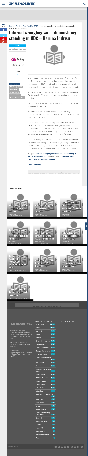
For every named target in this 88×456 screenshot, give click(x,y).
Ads (37, 438)
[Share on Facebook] (3, 29)
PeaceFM (39, 399)
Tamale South (19, 97)
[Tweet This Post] (3, 35)
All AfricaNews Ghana (43, 378)
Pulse (38, 334)
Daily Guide (39, 331)
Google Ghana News (43, 351)
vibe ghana (39, 391)
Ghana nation (40, 374)
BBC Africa (40, 362)
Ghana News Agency (43, 341)
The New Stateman (42, 434)
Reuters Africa (41, 381)
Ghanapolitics (14, 92)
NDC (11, 97)
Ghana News (14, 89)
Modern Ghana (41, 409)
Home (11, 26)
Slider (20, 86)
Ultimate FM (40, 388)
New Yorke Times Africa (44, 394)
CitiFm (18, 26)
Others (38, 425)
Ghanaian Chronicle (42, 366)
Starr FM (39, 418)
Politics (12, 86)
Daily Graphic (40, 384)
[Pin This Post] (3, 38)
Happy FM (39, 428)
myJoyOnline (40, 344)
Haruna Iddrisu (15, 95)
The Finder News (41, 421)
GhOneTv (39, 406)
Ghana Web (40, 324)
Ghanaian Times (41, 354)
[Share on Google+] (3, 41)
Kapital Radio (40, 431)
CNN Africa (40, 403)
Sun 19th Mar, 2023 (30, 26)
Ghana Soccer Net (42, 348)
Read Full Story (34, 165)
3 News (38, 338)
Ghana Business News (43, 357)
